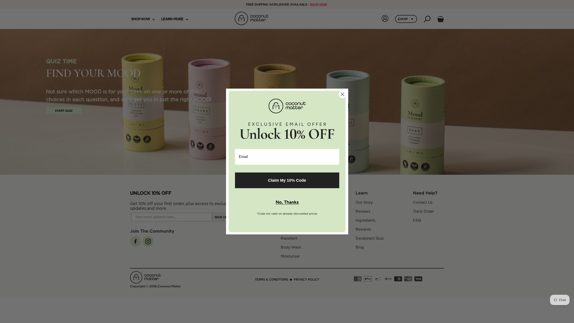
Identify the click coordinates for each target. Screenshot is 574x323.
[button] (287, 203)
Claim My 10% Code (287, 180)
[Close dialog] (342, 94)
